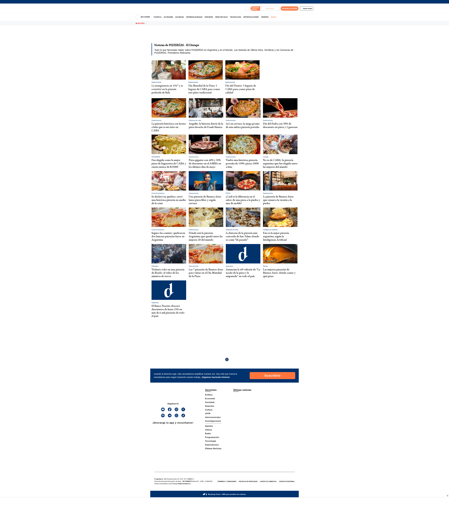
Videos (208, 430)
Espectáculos (221, 17)
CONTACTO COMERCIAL (268, 481)
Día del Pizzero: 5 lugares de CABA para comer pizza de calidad (240, 89)
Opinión (264, 17)
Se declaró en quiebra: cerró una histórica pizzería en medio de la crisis (169, 200)
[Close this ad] (447, 495)
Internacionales (194, 17)
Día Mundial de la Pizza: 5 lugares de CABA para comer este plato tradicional (204, 89)
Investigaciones (251, 17)
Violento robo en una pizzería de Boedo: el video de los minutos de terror (168, 273)
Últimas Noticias (213, 449)
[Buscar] (247, 8)
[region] (224, 36)
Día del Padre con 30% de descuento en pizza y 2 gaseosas (280, 125)
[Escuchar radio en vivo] (269, 8)
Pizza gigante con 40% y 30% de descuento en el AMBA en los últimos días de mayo (205, 163)
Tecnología (235, 17)
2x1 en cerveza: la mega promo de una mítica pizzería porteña (243, 125)
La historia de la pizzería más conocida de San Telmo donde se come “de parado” (242, 236)
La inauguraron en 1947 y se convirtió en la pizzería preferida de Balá (167, 89)
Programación (212, 437)
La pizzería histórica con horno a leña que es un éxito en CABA (169, 127)
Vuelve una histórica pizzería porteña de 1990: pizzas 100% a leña (242, 163)
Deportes (209, 17)
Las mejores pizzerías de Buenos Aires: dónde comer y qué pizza (279, 273)
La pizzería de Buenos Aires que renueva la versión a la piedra (278, 200)
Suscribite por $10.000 (289, 8)
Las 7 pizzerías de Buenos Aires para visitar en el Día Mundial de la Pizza (206, 273)
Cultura (208, 410)
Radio (273, 17)
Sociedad (179, 17)
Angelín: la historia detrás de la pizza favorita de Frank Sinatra (206, 125)
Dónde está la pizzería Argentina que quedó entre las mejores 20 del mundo (206, 236)
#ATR (207, 414)
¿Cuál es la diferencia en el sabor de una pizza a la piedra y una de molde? (243, 200)
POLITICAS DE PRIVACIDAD (248, 481)
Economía (168, 17)
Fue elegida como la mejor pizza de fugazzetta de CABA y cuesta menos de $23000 (169, 163)
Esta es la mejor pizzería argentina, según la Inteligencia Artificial (276, 236)
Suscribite (272, 375)
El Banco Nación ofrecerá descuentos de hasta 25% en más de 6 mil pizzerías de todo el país (168, 311)
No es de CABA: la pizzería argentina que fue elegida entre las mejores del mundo (280, 163)
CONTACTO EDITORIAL (287, 481)
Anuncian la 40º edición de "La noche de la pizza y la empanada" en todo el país (243, 273)
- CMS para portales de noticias (227, 494)
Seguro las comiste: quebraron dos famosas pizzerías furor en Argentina (168, 236)
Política (157, 17)
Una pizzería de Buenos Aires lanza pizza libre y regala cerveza (205, 200)
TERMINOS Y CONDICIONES (226, 481)
